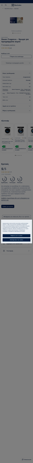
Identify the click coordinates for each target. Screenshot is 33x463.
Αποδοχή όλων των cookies (16, 239)
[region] (16, 231)
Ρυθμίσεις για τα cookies (16, 235)
